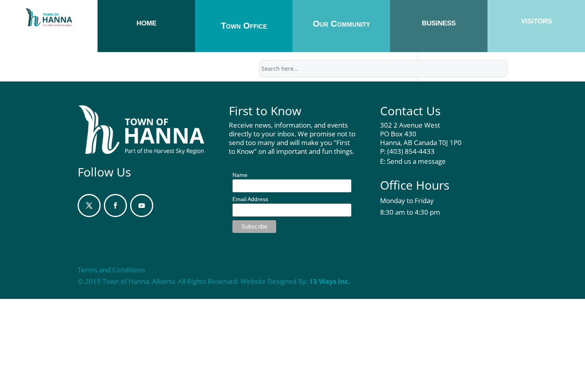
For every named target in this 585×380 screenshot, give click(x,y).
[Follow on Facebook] (115, 205)
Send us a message (416, 161)
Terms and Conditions (111, 269)
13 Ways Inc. (329, 281)
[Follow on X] (89, 205)
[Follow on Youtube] (141, 205)
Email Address (250, 199)
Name (240, 175)
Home (146, 23)
